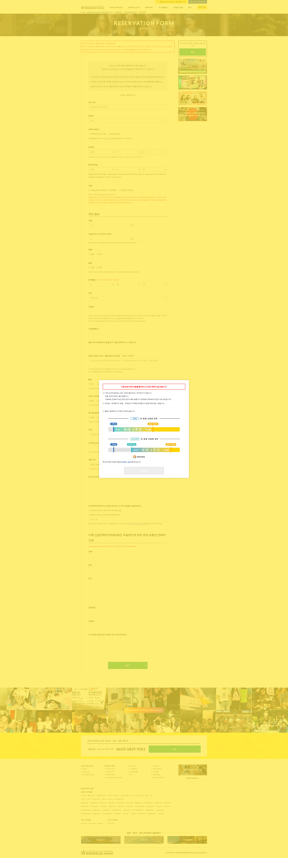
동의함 (144, 471)
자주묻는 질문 (126, 462)
